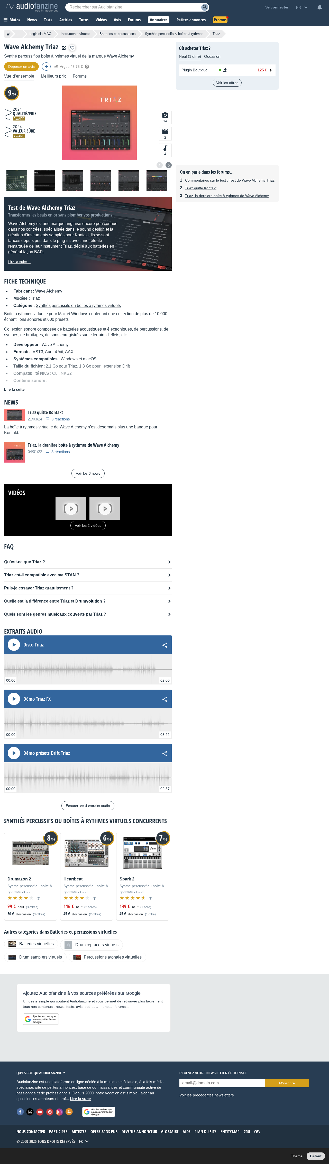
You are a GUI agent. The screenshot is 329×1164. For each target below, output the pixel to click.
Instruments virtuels (75, 34)
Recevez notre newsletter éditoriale (213, 1073)
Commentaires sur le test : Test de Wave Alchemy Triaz (230, 180)
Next (169, 165)
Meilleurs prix (53, 76)
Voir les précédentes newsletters (206, 1095)
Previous (160, 165)
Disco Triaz (33, 644)
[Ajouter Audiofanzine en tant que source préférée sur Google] (41, 1019)
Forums (80, 76)
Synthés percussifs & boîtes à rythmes (174, 34)
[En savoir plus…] (87, 66)
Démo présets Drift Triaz (46, 753)
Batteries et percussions (117, 34)
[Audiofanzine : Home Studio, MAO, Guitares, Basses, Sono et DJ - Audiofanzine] (32, 7)
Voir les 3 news (88, 473)
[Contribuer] (46, 66)
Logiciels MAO (40, 34)
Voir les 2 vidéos (88, 525)
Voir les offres (227, 83)
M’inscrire (287, 1083)
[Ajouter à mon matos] (72, 48)
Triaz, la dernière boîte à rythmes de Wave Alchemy (227, 196)
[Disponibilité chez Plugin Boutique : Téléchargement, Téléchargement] (233, 70)
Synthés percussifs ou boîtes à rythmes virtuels (78, 305)
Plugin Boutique (194, 70)
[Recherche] (204, 7)
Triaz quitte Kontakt (200, 188)
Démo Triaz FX (37, 699)
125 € (262, 70)
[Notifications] (320, 7)
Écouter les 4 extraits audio (88, 806)
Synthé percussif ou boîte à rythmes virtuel (42, 56)
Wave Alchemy (120, 56)
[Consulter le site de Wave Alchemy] (62, 48)
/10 (12, 92)
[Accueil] (8, 34)
